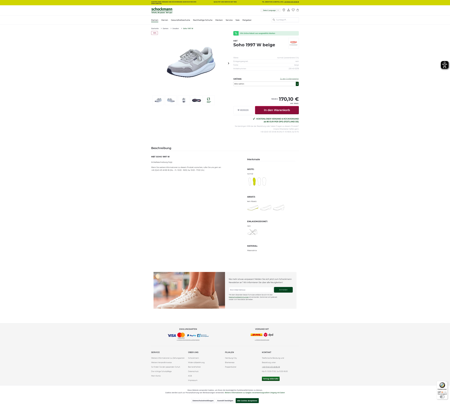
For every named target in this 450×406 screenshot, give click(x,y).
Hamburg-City (231, 358)
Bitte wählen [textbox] (239, 84)
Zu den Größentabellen (289, 79)
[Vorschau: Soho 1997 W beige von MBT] (158, 100)
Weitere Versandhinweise (161, 362)
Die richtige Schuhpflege (161, 371)
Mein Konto (156, 376)
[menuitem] (283, 10)
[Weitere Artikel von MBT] (293, 43)
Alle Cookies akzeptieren (247, 401)
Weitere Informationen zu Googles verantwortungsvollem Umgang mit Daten (255, 392)
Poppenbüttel (230, 367)
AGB (190, 376)
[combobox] (266, 84)
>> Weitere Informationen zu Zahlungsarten (188, 339)
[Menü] (446, 382)
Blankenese (229, 362)
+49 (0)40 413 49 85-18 (291, 2)
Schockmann (193, 358)
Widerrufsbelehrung (196, 362)
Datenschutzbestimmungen (239, 297)
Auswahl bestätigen (225, 400)
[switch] (442, 396)
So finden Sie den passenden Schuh (165, 367)
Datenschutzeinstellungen (203, 400)
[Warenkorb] (297, 10)
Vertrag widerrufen (270, 379)
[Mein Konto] (288, 10)
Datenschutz (193, 371)
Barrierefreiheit (194, 367)
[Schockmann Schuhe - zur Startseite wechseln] (162, 10)
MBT (235, 41)
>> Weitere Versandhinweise (262, 339)
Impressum (192, 380)
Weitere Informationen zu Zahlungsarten (168, 358)
